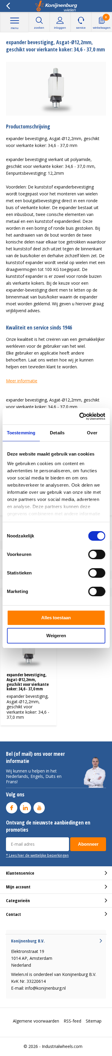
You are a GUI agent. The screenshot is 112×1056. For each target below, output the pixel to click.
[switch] (96, 554)
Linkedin (25, 807)
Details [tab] (57, 432)
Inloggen (60, 27)
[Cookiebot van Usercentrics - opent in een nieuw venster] (79, 416)
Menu (15, 28)
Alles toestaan (56, 617)
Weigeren (56, 635)
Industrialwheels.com (62, 1046)
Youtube (39, 807)
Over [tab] (92, 432)
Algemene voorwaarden (36, 1021)
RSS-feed (72, 1021)
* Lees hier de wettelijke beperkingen (37, 855)
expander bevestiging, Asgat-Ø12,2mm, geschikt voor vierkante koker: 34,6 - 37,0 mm (28, 682)
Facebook (11, 807)
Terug (8, 6)
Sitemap (94, 1021)
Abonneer (88, 844)
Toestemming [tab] (21, 432)
